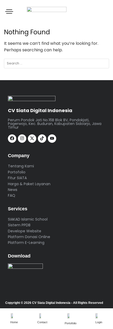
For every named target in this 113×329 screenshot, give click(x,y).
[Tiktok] (42, 138)
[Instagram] (22, 138)
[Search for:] (56, 63)
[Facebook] (12, 138)
